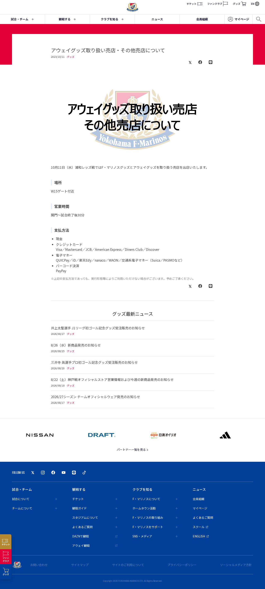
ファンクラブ (214, 3)
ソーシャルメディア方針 (236, 565)
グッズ (236, 3)
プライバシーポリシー (181, 565)
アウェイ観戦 (81, 545)
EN (252, 3)
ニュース (157, 19)
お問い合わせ (39, 565)
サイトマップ (80, 565)
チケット (191, 3)
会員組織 (202, 19)
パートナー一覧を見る (131, 449)
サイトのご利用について (128, 565)
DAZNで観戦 (80, 536)
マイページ (242, 19)
